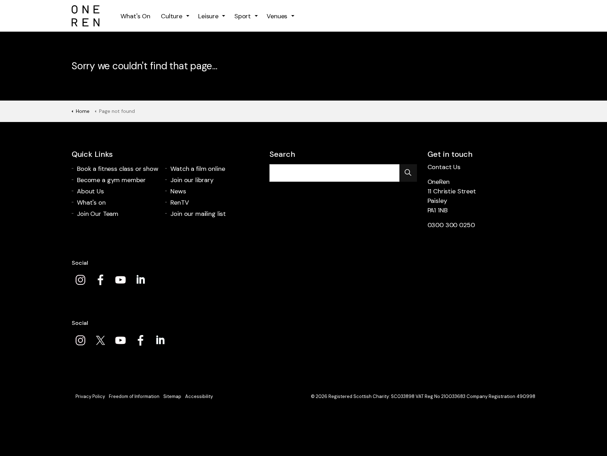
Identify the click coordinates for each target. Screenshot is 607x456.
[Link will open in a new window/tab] (80, 280)
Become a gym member (111, 180)
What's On (135, 16)
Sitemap (172, 396)
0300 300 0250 (451, 225)
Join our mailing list (198, 214)
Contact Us (444, 167)
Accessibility (199, 396)
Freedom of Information (134, 396)
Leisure (208, 16)
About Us (90, 191)
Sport (242, 16)
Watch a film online (197, 169)
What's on (91, 202)
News (178, 191)
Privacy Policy (90, 396)
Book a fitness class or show (117, 169)
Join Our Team (97, 214)
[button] (408, 173)
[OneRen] (85, 15)
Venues (277, 16)
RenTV (179, 202)
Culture (171, 16)
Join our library (192, 180)
